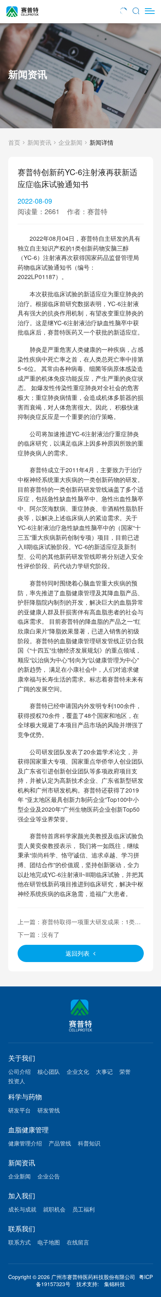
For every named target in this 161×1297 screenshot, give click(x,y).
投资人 (16, 1081)
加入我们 (21, 1195)
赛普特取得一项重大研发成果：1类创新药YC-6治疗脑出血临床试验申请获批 (79, 926)
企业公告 (48, 1176)
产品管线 (60, 1143)
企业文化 (78, 1071)
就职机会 (54, 1209)
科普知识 (89, 1143)
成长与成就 (22, 1209)
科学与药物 (25, 1096)
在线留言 (78, 1242)
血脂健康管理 (28, 1129)
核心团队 (48, 1071)
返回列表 (77, 953)
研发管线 (48, 1110)
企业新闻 (70, 143)
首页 (14, 143)
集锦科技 (114, 1284)
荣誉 (125, 1071)
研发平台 (19, 1110)
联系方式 (19, 1242)
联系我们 (21, 1228)
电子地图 (48, 1242)
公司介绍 (19, 1071)
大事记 (104, 1071)
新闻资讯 (39, 143)
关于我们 (21, 1058)
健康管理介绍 (25, 1143)
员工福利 (83, 1209)
